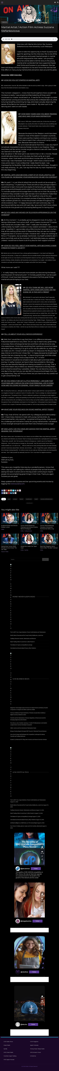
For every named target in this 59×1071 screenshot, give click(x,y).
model (36, 499)
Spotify (5, 1048)
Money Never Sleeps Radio (24, 597)
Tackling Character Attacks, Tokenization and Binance (23, 638)
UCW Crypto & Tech (21, 772)
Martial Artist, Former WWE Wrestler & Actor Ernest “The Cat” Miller (10, 539)
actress (15, 499)
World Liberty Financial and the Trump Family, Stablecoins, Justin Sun (26, 635)
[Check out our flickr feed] (20, 490)
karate (21, 499)
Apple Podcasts (34, 1045)
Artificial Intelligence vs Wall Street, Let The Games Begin (23, 822)
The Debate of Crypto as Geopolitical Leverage (21, 645)
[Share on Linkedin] (11, 493)
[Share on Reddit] (7, 493)
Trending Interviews (28, 530)
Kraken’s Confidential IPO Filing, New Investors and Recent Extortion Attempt (28, 739)
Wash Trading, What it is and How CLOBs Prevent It (22, 641)
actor (9, 499)
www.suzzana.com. (18, 484)
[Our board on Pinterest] (7, 490)
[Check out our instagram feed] (18, 490)
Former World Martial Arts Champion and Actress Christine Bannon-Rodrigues (29, 518)
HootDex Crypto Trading (10, 1056)
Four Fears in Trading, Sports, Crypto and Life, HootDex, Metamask (26, 826)
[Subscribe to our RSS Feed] (9, 490)
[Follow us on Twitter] (4, 490)
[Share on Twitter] (4, 493)
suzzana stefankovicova (46, 499)
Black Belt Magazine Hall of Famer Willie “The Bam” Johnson (49, 539)
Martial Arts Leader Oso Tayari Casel (29, 539)
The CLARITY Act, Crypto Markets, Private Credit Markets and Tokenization (28, 632)
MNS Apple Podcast (9, 1059)
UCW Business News (21, 679)
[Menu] (2, 2)
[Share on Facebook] (2, 493)
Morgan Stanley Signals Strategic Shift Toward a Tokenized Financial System (28, 731)
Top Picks (26, 550)
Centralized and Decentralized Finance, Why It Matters (23, 648)
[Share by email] (15, 493)
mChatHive (33, 1056)
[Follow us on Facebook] (2, 490)
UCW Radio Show (8, 1041)
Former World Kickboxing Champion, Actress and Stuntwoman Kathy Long (49, 518)
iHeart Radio (7, 1045)
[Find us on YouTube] (11, 490)
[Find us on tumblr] (15, 490)
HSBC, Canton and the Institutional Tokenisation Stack (23, 728)
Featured (3, 551)
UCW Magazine (34, 1041)
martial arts (29, 499)
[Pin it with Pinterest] (9, 493)
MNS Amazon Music (35, 1052)
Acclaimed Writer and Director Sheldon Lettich (10, 518)
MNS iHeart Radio (8, 1052)
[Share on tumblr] (13, 493)
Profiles (4, 22)
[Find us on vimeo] (13, 490)
